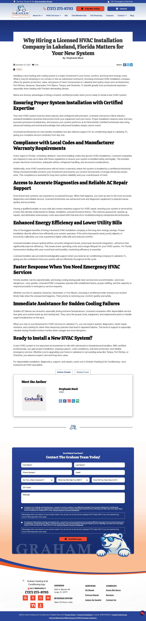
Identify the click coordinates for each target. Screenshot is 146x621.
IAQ (66, 15)
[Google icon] (60, 401)
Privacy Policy (70, 615)
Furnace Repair (92, 595)
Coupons (110, 15)
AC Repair (89, 590)
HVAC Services (52, 15)
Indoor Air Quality (93, 600)
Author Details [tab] (64, 372)
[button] (90, 8)
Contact (121, 15)
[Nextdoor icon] (77, 401)
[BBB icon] (81, 400)
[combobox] (37, 479)
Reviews (110, 595)
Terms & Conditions (84, 615)
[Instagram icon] (69, 400)
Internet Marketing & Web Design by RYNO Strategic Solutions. (73, 618)
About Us (37, 15)
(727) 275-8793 (60, 8)
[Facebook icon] (64, 401)
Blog (132, 15)
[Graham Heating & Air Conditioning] (21, 11)
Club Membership (79, 15)
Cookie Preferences (119, 615)
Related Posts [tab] (83, 372)
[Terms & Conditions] (72, 510)
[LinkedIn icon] (73, 401)
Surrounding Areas (43, 1)
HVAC (19, 69)
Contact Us (111, 600)
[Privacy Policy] (58, 510)
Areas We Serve (113, 590)
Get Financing (96, 15)
